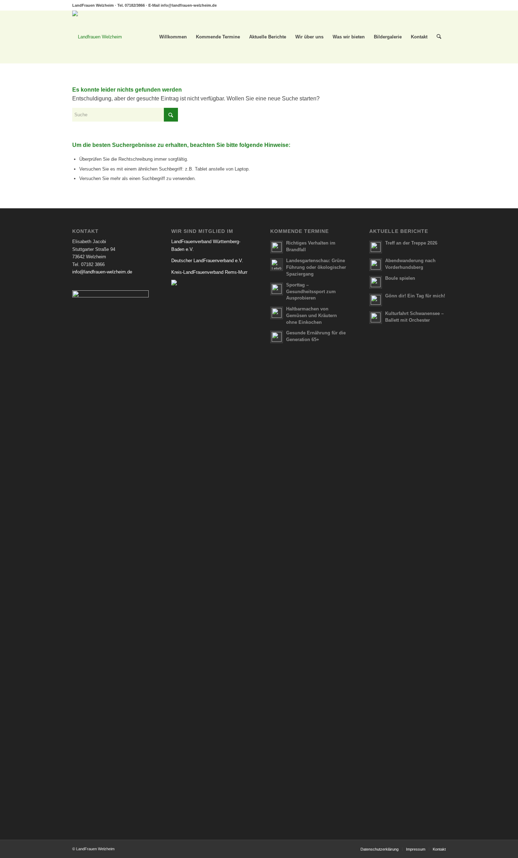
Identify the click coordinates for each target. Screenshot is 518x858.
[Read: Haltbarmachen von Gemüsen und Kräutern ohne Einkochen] (276, 313)
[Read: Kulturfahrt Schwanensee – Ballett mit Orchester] (375, 317)
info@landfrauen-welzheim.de (189, 5)
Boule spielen (400, 278)
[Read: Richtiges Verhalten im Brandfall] (276, 247)
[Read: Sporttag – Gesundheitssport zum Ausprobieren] (276, 289)
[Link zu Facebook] (440, 5)
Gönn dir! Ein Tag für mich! (415, 295)
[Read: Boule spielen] (375, 282)
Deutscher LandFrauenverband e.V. (207, 260)
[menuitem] (173, 37)
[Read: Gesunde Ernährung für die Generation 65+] (276, 337)
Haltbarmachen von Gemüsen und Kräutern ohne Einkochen (311, 315)
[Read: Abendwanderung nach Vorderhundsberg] (375, 264)
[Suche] (439, 37)
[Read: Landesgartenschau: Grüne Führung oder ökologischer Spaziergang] (276, 264)
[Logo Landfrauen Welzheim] (97, 37)
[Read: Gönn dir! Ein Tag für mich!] (375, 300)
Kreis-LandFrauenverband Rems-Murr (209, 272)
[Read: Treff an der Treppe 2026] (375, 247)
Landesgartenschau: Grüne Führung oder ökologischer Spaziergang (316, 267)
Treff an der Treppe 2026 (411, 243)
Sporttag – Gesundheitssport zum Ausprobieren (311, 291)
